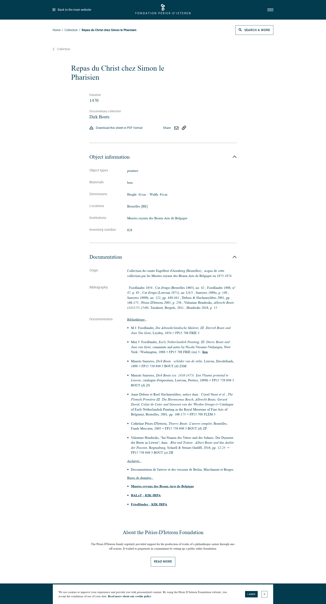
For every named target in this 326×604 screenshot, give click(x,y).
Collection (63, 49)
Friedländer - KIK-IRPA (149, 504)
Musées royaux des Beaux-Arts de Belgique (162, 486)
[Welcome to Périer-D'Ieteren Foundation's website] (163, 15)
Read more (163, 561)
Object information (109, 156)
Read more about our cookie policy (129, 596)
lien (205, 352)
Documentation (105, 256)
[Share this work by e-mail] (176, 128)
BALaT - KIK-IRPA (146, 495)
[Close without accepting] (264, 594)
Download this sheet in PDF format (119, 128)
